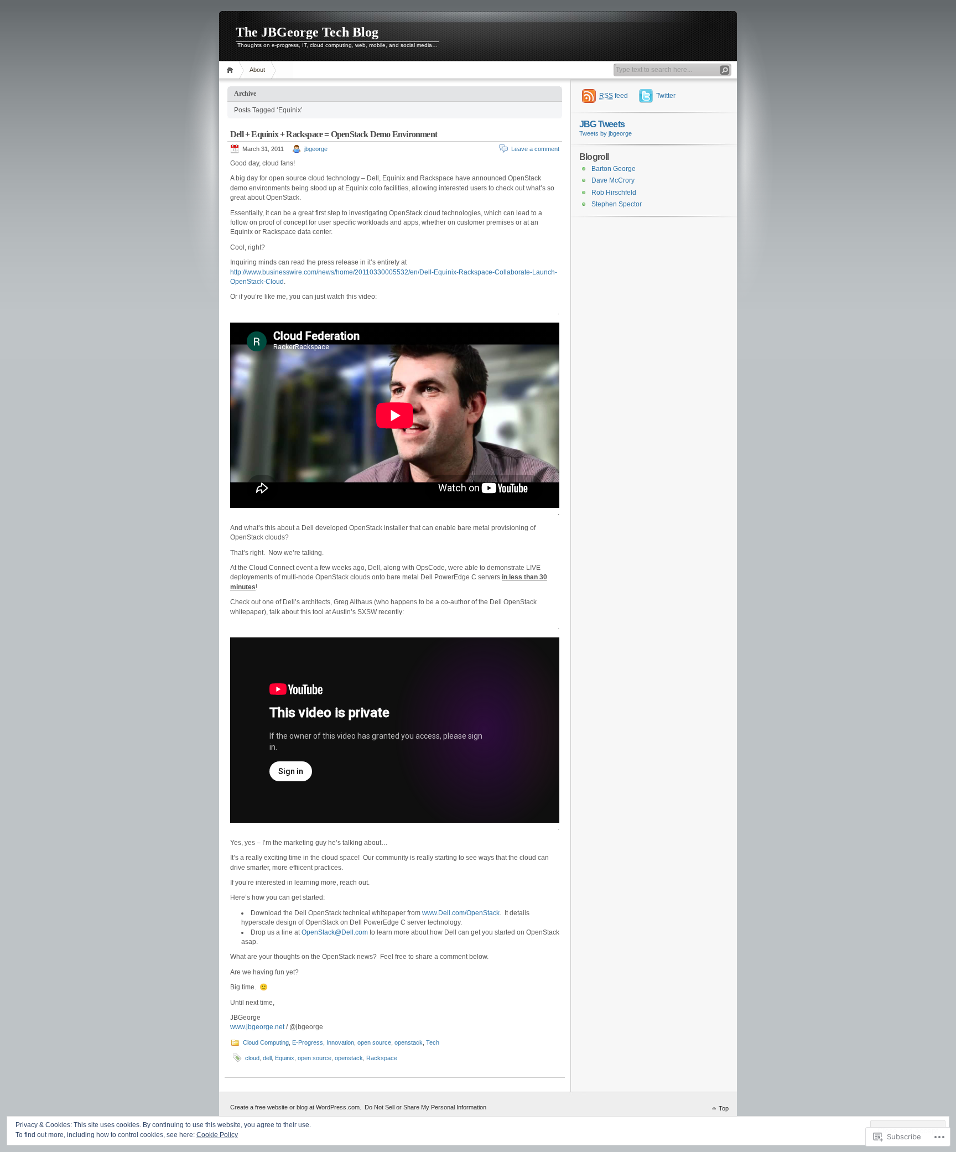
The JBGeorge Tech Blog (307, 32)
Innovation (340, 1042)
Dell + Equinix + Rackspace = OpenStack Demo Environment (333, 134)
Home (231, 70)
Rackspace (381, 1058)
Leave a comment (535, 149)
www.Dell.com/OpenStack (461, 913)
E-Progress (307, 1042)
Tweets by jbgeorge (605, 133)
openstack (408, 1042)
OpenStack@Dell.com (335, 932)
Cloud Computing (266, 1042)
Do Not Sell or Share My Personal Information (425, 1107)
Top (724, 1108)
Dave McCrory (613, 180)
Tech (432, 1042)
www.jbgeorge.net (257, 1027)
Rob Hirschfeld (613, 192)
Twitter (666, 96)
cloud (252, 1058)
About (257, 69)
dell (267, 1058)
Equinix (284, 1058)
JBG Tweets (602, 124)
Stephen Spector (616, 204)
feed (613, 96)
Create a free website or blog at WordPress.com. (295, 1107)
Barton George (613, 169)
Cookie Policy (217, 1135)
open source (374, 1042)
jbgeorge (316, 149)
